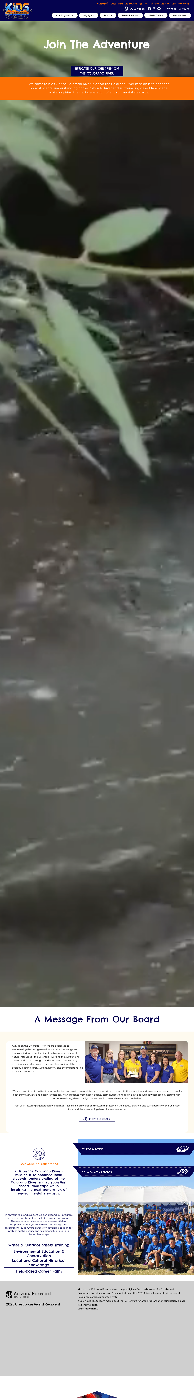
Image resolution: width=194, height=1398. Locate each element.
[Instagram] (154, 8)
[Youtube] (159, 8)
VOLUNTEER (97, 1171)
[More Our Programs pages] (72, 15)
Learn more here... (88, 1308)
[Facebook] (149, 8)
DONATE (92, 1149)
